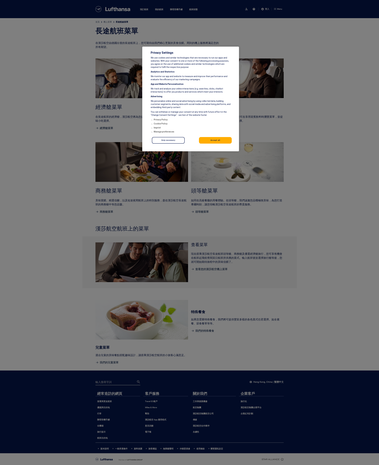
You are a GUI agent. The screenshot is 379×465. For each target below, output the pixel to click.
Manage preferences (164, 131)
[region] (190, 99)
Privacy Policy (161, 119)
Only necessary (168, 140)
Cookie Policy (160, 123)
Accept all (215, 140)
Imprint (157, 127)
